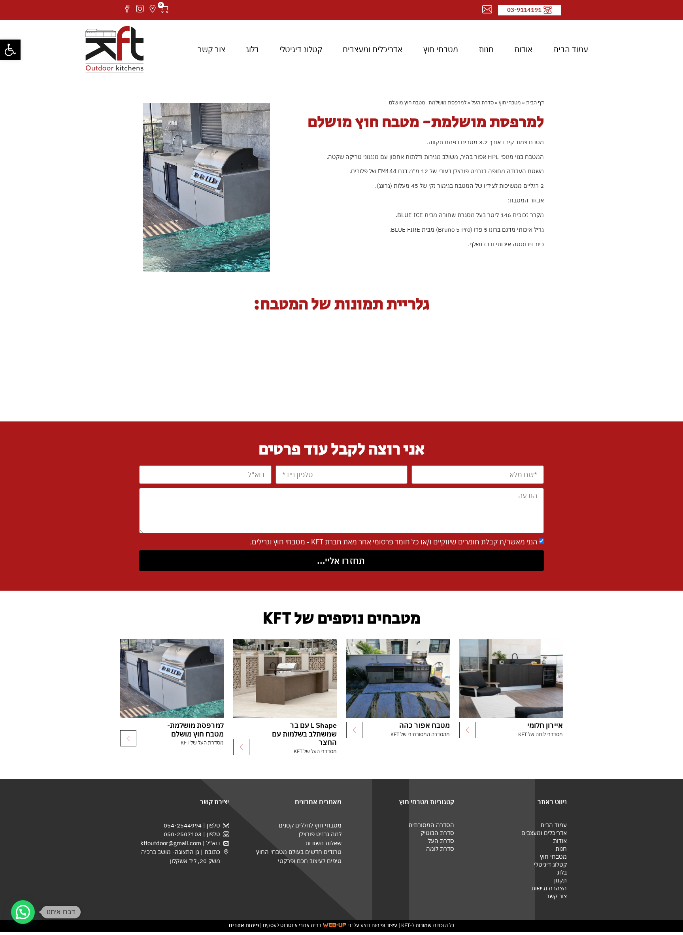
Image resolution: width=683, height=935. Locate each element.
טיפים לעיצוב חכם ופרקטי (310, 861)
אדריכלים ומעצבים (373, 49)
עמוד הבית (570, 49)
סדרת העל (483, 102)
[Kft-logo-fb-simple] (127, 9)
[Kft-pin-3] (153, 9)
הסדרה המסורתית (431, 825)
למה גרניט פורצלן (320, 834)
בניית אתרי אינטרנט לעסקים (292, 925)
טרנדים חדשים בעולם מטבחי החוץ (299, 852)
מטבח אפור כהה (424, 725)
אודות (523, 49)
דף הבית (535, 102)
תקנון (560, 880)
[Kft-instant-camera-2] (140, 9)
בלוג (252, 49)
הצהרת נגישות (549, 888)
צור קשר (211, 49)
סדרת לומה (440, 848)
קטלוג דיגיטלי (300, 49)
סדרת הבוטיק (437, 833)
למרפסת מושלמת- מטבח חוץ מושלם (195, 730)
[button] (10, 50)
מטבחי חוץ (440, 49)
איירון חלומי (545, 725)
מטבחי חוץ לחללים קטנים (310, 825)
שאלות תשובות (323, 843)
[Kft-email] (487, 10)
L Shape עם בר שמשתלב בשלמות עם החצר (304, 734)
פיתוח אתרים (244, 925)
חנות (486, 49)
